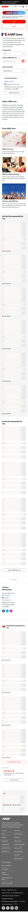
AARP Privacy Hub (11, 890)
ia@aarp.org (16, 84)
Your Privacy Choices (7, 904)
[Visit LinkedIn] (16, 908)
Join (14, 21)
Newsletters (17, 837)
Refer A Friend (17, 841)
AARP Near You (6, 851)
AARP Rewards (5, 844)
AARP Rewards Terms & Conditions (10, 895)
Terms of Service (6, 892)
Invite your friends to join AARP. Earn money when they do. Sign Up (10, 2)
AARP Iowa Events (7, 149)
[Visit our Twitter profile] (7, 610)
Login (20, 6)
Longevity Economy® (7, 883)
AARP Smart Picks (6, 848)
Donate (3, 834)
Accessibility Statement (17, 892)
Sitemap (4, 890)
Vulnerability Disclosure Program (10, 901)
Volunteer (4, 837)
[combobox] (14, 61)
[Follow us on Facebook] (3, 610)
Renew (14, 26)
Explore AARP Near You (10, 57)
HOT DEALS (8, 771)
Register (16, 6)
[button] (26, 7)
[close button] (26, 10)
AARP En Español (18, 834)
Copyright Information (7, 898)
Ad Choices (22, 901)
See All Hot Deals (14, 780)
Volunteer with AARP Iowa (10, 201)
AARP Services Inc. (18, 858)
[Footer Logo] (14, 819)
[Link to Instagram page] (11, 610)
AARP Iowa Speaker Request (10, 174)
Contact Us (17, 830)
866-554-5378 (10, 81)
